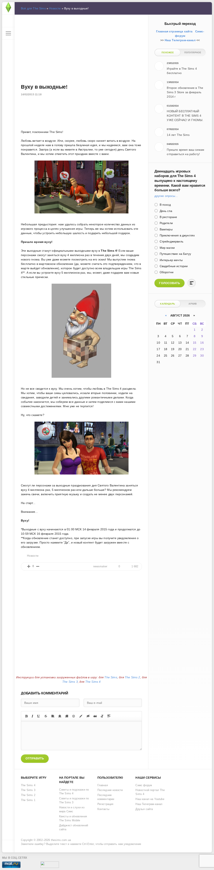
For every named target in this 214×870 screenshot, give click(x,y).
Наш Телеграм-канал (148, 804)
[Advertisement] (81, 48)
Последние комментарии (105, 797)
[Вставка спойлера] (108, 716)
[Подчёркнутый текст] (38, 716)
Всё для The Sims (33, 8)
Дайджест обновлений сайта (73, 827)
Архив (193, 303)
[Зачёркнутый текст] (45, 716)
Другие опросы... (166, 196)
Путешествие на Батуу (175, 253)
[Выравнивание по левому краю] (52, 716)
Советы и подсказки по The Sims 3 (74, 800)
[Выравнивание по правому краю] (66, 716)
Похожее (168, 52)
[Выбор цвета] (80, 716)
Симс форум (143, 785)
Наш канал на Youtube (149, 799)
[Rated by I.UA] (50, 865)
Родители (166, 223)
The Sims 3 (70, 681)
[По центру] (59, 716)
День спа (165, 211)
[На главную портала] (8, 8)
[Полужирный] (26, 716)
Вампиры (165, 229)
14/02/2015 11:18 (31, 94)
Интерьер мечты (171, 260)
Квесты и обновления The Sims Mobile (73, 818)
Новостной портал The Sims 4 (149, 792)
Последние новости (110, 790)
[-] (37, 566)
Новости (55, 8)
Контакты (103, 809)
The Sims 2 (132, 677)
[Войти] (8, 21)
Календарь (167, 303)
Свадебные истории (173, 266)
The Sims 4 (93, 681)
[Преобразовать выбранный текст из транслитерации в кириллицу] (102, 716)
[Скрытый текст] (88, 716)
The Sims (110, 677)
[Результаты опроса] (191, 283)
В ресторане (168, 217)
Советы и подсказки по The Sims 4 (74, 791)
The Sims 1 (28, 800)
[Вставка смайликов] (73, 716)
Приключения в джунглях (177, 235)
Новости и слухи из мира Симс (71, 809)
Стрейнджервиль (171, 241)
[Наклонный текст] (32, 716)
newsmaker (100, 566)
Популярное (192, 52)
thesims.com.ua (61, 840)
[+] (28, 566)
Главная (102, 785)
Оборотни (166, 272)
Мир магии (167, 247)
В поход (165, 204)
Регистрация (105, 804)
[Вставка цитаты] (95, 716)
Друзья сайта (144, 809)
